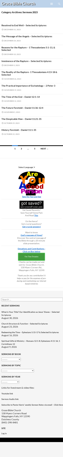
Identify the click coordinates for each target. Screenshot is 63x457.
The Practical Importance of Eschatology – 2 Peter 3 (28, 85)
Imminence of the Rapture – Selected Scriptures (26, 61)
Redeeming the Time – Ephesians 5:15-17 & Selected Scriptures (30, 332)
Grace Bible (18, 3)
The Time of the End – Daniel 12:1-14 (20, 96)
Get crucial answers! (31, 226)
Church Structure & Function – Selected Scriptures (24, 323)
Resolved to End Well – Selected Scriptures (23, 25)
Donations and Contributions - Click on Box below (31, 250)
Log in (4, 433)
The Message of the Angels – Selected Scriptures (26, 36)
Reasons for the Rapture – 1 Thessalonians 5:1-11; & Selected (28, 48)
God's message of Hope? (31, 235)
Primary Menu (51, 7)
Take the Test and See (31, 196)
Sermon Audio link (10, 399)
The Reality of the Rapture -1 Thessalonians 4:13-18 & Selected (29, 73)
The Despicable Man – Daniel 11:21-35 (21, 118)
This (36, 215)
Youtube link (7, 393)
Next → (44, 148)
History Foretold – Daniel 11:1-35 (18, 129)
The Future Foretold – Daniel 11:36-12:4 (22, 107)
